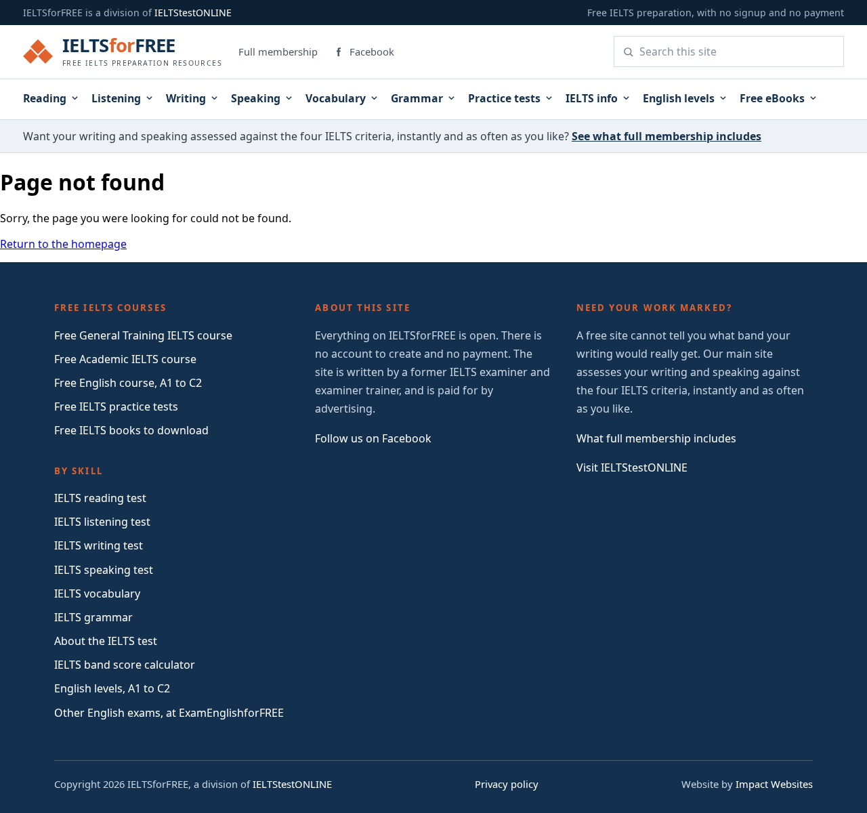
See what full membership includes (666, 136)
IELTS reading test (100, 498)
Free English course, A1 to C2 (128, 382)
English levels (679, 98)
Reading (44, 98)
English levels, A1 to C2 (112, 688)
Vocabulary (335, 98)
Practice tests (504, 98)
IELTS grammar (93, 617)
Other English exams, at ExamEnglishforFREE (169, 712)
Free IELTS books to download (131, 430)
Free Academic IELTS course (125, 359)
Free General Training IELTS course (143, 335)
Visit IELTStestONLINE (632, 467)
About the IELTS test (105, 640)
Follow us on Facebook (373, 438)
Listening (116, 98)
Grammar (417, 98)
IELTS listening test (102, 521)
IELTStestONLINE (193, 12)
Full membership (278, 51)
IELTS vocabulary (97, 593)
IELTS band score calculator (124, 664)
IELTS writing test (98, 545)
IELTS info (592, 98)
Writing (186, 98)
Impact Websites (774, 784)
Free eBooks (772, 98)
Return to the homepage (63, 243)
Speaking (255, 98)
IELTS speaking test (103, 569)
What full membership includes (656, 438)
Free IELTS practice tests (116, 406)
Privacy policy (506, 784)
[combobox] (737, 51)
